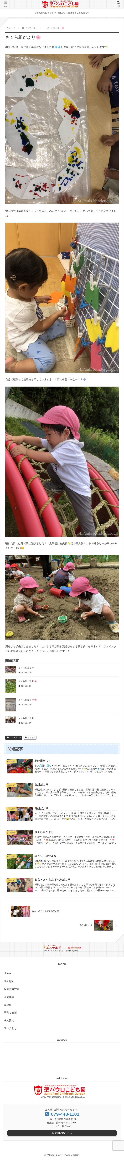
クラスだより (15, 737)
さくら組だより (26, 667)
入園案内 (9, 997)
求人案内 (9, 1020)
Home (7, 973)
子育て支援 (10, 1012)
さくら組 (32, 737)
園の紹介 (9, 981)
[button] (114, 697)
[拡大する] (114, 58)
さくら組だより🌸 (27, 681)
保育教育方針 (11, 989)
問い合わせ (10, 1028)
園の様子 (9, 1005)
